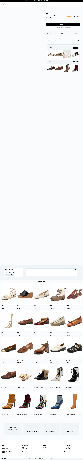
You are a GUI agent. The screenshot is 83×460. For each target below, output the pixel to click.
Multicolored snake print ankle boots (39, 416)
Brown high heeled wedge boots (71, 416)
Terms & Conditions (67, 451)
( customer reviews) (76, 16)
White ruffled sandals (4, 309)
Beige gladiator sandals (4, 336)
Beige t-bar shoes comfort (37, 309)
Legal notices (66, 449)
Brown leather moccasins (21, 336)
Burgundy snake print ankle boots (22, 416)
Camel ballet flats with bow (70, 336)
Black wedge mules (20, 309)
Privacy (65, 453)
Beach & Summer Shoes (8, 7)
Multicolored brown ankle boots (5, 416)
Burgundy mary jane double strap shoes (39, 336)
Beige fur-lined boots (53, 309)
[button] (25, 273)
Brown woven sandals (69, 309)
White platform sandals (53, 336)
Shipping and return (67, 452)
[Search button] (74, 4)
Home (3, 7)
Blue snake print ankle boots (54, 416)
